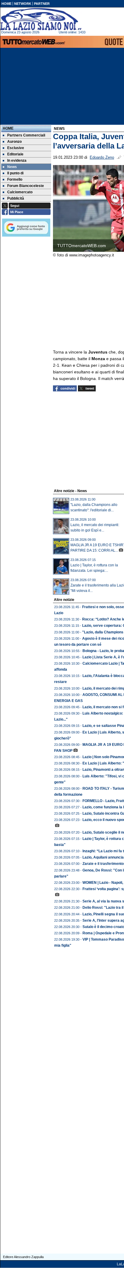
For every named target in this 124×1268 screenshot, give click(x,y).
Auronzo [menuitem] (14, 141)
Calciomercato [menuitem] (20, 192)
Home (8, 128)
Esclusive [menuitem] (15, 148)
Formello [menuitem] (14, 179)
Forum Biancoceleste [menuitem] (25, 186)
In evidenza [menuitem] (16, 160)
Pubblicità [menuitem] (15, 198)
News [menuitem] (12, 167)
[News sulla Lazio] (41, 19)
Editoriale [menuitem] (15, 154)
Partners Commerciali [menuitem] (26, 135)
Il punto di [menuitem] (15, 173)
